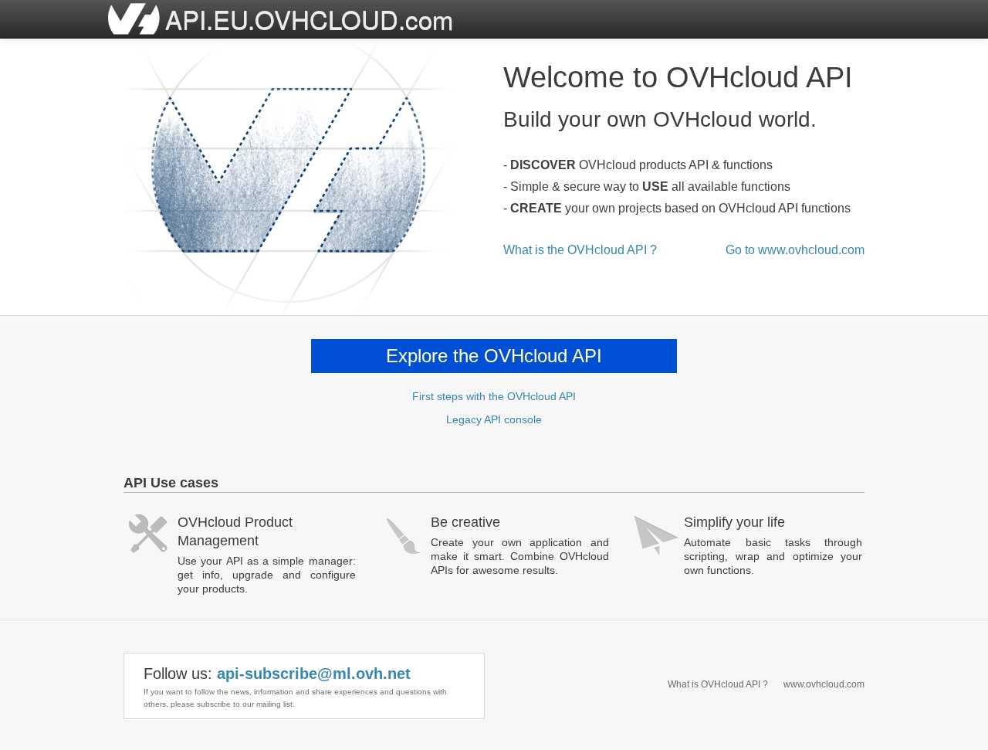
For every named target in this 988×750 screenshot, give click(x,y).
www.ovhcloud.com (823, 684)
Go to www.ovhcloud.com (795, 249)
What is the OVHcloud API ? (580, 249)
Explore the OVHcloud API (494, 355)
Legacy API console (494, 419)
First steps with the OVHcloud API (494, 396)
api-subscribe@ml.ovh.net (314, 673)
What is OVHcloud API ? (718, 684)
